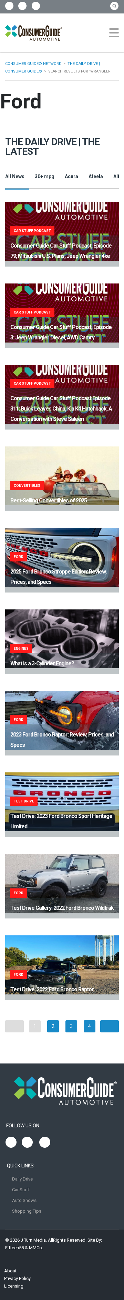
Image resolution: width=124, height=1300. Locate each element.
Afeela (96, 176)
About (10, 1270)
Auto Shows (24, 1200)
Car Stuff (21, 1189)
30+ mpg (44, 176)
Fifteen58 (14, 1247)
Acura (71, 176)
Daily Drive (22, 1179)
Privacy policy (17, 1278)
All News (14, 176)
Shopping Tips (26, 1211)
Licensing (13, 1286)
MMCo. (36, 1247)
